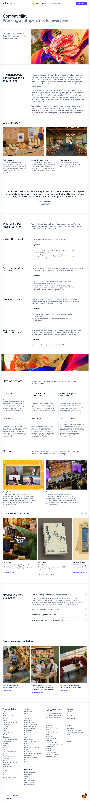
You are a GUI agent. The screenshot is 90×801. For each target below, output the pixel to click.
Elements (6, 737)
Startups (27, 714)
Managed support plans (74, 730)
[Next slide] (86, 513)
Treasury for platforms (10, 775)
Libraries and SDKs (30, 780)
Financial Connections (10, 739)
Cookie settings (51, 752)
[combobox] (11, 795)
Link (4, 750)
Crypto (5, 731)
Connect (6, 728)
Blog (47, 734)
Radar (5, 760)
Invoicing (6, 745)
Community (49, 736)
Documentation (29, 772)
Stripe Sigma (7, 764)
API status (27, 776)
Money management (31, 733)
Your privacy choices (52, 754)
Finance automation (30, 724)
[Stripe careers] (12, 3)
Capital (5, 720)
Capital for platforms (10, 722)
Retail (26, 762)
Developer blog (29, 785)
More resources (51, 756)
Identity (5, 743)
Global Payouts (8, 741)
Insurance (27, 751)
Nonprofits (27, 755)
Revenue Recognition (10, 762)
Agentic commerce (30, 716)
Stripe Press (71, 716)
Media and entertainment (32, 753)
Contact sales (71, 718)
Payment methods (9, 756)
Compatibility (45, 3)
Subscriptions (7, 766)
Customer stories (51, 732)
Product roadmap (51, 728)
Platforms (27, 735)
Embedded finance (30, 722)
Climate (5, 726)
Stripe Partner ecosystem (54, 715)
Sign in (69, 741)
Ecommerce (28, 720)
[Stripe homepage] (5, 3)
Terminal (6, 771)
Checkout (6, 724)
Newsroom (70, 714)
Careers (69, 712)
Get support (71, 728)
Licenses (48, 748)
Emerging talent (56, 3)
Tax (4, 768)
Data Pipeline (7, 735)
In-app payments (29, 728)
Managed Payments (9, 752)
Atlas (4, 714)
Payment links (7, 754)
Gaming (26, 745)
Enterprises (28, 712)
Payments (6, 758)
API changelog (29, 778)
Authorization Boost (9, 716)
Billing (5, 718)
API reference (28, 774)
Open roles (81, 3)
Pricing (5, 712)
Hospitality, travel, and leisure (31, 748)
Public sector (28, 760)
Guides (48, 730)
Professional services (31, 758)
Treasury (6, 773)
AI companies (28, 739)
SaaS (26, 737)
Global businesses (30, 726)
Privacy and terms (51, 742)
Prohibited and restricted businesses (54, 745)
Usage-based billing (9, 777)
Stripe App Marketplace (53, 713)
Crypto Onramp (8, 733)
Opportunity (35, 3)
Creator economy (30, 741)
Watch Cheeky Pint (9, 572)
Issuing (5, 747)
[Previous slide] (82, 513)
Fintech (26, 743)
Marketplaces (28, 731)
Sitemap (48, 750)
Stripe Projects (29, 782)
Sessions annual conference (51, 739)
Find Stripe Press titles (45, 574)
